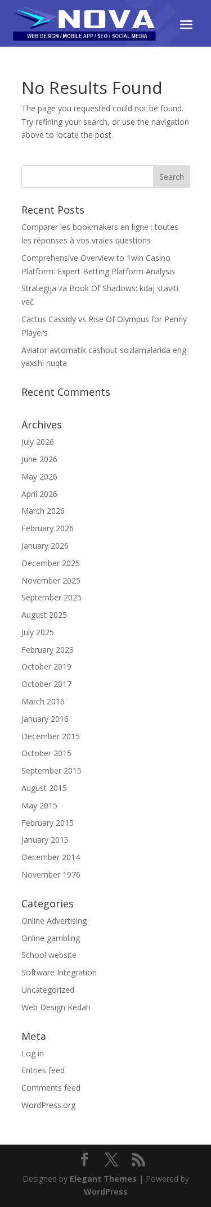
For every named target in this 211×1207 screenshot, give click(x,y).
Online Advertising (54, 920)
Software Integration (59, 972)
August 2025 (44, 614)
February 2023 (47, 649)
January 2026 (45, 545)
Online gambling (50, 938)
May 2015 (39, 805)
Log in (32, 1053)
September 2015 (51, 770)
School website (49, 955)
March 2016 (43, 701)
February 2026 (47, 528)
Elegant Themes (103, 1178)
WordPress (106, 1191)
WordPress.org (48, 1105)
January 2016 (45, 718)
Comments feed (50, 1087)
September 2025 (51, 597)
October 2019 (46, 666)
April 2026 (39, 494)
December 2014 (50, 857)
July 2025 (37, 632)
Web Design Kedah (56, 1007)
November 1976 (50, 874)
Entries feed (43, 1070)
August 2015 (44, 788)
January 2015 (45, 839)
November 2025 (50, 580)
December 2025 (50, 563)
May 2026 (39, 476)
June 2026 (39, 459)
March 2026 (43, 510)
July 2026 (37, 441)
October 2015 (46, 753)
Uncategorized (47, 989)
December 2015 (50, 736)
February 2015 (47, 822)
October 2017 (46, 684)
